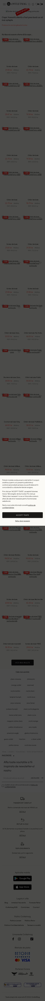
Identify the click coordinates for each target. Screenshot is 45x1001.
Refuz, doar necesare (22, 521)
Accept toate (22, 515)
